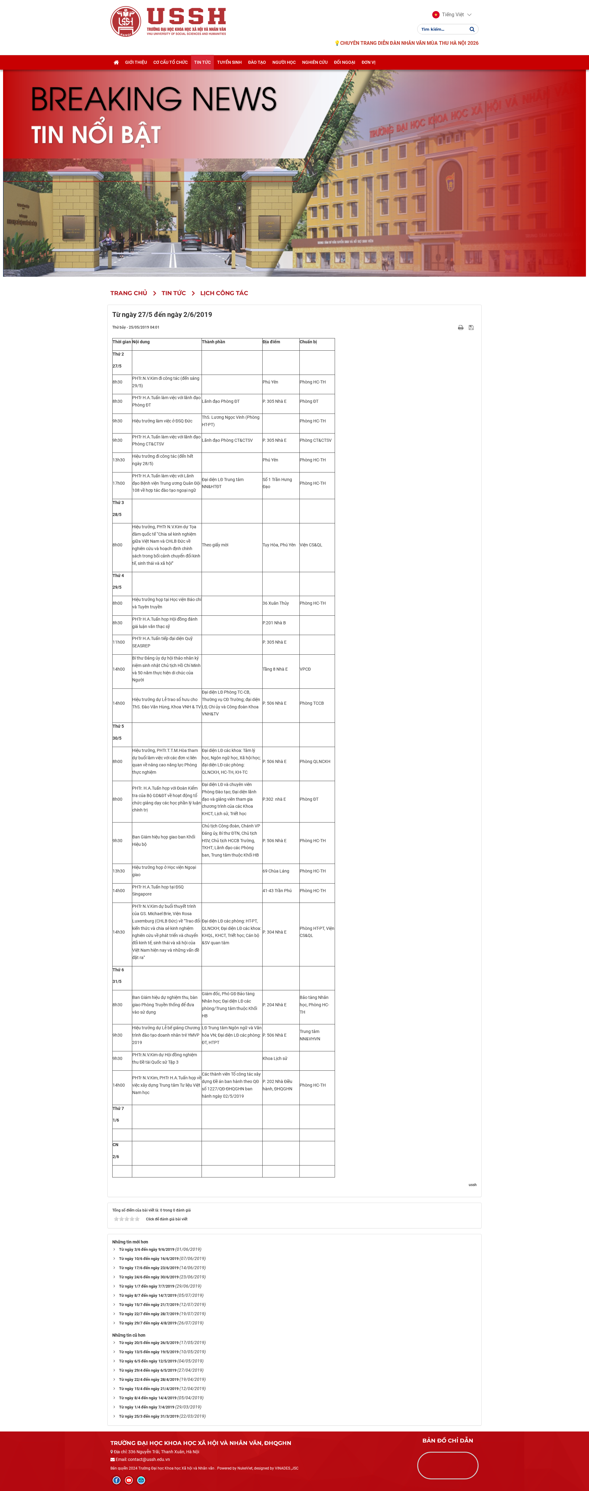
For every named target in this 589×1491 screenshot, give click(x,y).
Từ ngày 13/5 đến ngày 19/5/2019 (149, 1352)
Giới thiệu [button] (136, 62)
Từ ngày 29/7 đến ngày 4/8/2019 (147, 1323)
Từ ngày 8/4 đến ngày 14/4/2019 (147, 1398)
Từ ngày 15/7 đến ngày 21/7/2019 (149, 1304)
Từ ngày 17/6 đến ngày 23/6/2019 (149, 1268)
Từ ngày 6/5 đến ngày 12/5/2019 (147, 1361)
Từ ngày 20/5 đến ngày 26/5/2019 (149, 1342)
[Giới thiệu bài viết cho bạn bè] (453, 327)
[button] (448, 14)
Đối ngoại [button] (344, 62)
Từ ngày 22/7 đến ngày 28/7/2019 (149, 1314)
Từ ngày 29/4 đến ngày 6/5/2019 (147, 1370)
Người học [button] (284, 62)
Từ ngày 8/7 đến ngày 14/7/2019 (147, 1295)
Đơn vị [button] (368, 62)
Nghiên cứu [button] (315, 62)
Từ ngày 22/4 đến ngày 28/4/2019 (149, 1379)
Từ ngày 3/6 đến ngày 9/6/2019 (146, 1249)
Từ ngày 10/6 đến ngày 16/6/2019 (149, 1258)
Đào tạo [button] (257, 62)
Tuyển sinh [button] (229, 62)
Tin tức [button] (202, 62)
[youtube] (129, 1480)
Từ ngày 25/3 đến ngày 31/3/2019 (149, 1416)
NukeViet (244, 1468)
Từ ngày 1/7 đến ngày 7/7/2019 (146, 1286)
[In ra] (461, 327)
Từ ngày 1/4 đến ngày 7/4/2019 (146, 1407)
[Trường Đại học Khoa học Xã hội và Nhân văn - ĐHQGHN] (125, 21)
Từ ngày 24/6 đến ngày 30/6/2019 (149, 1277)
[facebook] (116, 1480)
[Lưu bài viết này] (472, 327)
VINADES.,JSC (286, 1468)
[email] (141, 1480)
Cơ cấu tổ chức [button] (170, 62)
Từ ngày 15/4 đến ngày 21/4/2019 (149, 1388)
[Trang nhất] (116, 62)
